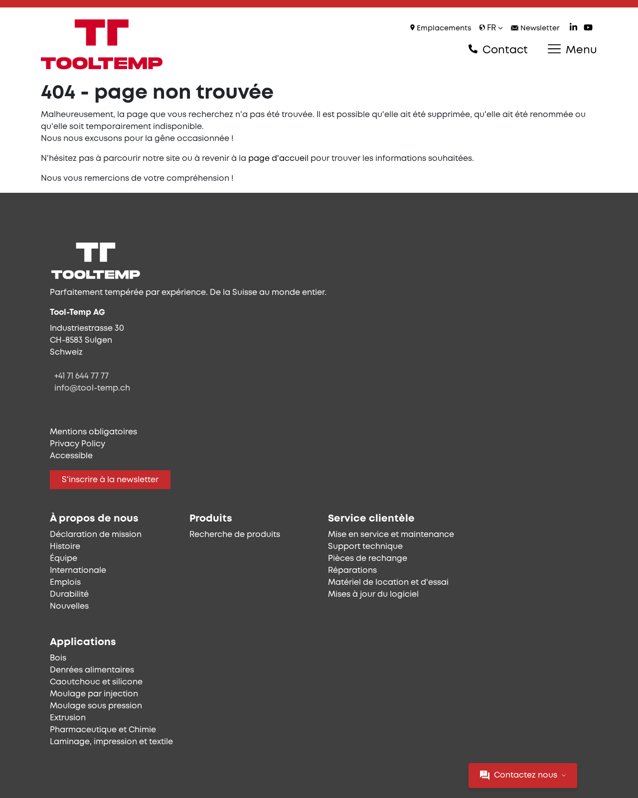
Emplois (65, 582)
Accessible (71, 456)
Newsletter (539, 28)
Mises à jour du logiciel (373, 594)
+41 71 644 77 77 (81, 376)
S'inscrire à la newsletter (110, 480)
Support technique (365, 546)
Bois (58, 658)
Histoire (65, 546)
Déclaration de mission (96, 534)
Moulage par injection (94, 694)
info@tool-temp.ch (92, 388)
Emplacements (443, 28)
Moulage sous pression (96, 706)
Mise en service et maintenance (391, 534)
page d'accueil (278, 158)
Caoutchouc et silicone (96, 682)
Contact (503, 50)
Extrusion (68, 718)
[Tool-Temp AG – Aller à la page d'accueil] (101, 44)
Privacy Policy (77, 444)
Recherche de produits (234, 534)
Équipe (63, 558)
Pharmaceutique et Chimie (103, 730)
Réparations (352, 570)
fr (491, 28)
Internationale (78, 570)
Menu (580, 50)
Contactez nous (525, 775)
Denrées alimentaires (92, 670)
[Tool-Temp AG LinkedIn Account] (573, 28)
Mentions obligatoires (93, 432)
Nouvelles (69, 606)
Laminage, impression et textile (111, 742)
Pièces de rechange (367, 558)
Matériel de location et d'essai (388, 582)
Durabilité (69, 594)
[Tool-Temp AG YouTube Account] (588, 28)
